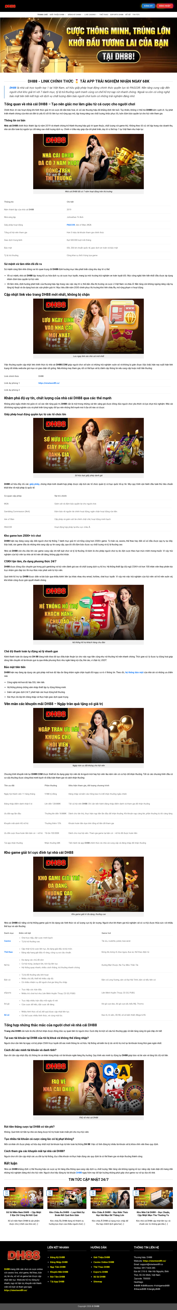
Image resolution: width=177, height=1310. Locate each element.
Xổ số (6, 1015)
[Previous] (4, 1210)
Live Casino (90, 15)
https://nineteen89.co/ (49, 383)
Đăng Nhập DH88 (58, 1262)
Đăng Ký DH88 (74, 15)
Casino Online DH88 (103, 1262)
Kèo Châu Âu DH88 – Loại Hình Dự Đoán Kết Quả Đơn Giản (66, 1214)
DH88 (79, 1172)
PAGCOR (71, 225)
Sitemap (97, 1281)
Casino (7, 941)
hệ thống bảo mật (134, 672)
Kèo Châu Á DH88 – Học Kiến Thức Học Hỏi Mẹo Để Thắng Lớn (110, 1214)
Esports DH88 (116, 15)
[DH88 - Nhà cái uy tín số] (18, 6)
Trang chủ (42, 15)
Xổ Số (128, 15)
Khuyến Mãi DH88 (59, 1272)
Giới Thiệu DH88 (57, 15)
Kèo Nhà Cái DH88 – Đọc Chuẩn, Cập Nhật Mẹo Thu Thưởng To (153, 1214)
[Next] (173, 1210)
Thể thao (103, 15)
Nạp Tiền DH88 (57, 1267)
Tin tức (136, 15)
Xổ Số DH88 (99, 1276)
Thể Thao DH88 (101, 1267)
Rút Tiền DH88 (57, 1276)
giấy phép (34, 484)
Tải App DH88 (57, 1281)
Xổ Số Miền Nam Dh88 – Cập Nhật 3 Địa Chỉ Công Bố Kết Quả (23, 1214)
